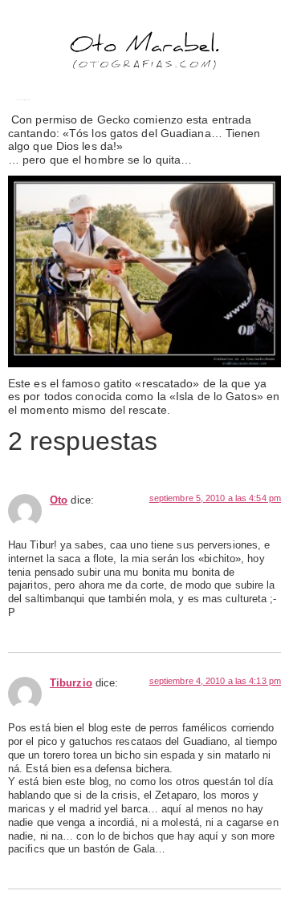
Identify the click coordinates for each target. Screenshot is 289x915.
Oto (58, 500)
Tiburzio (71, 683)
